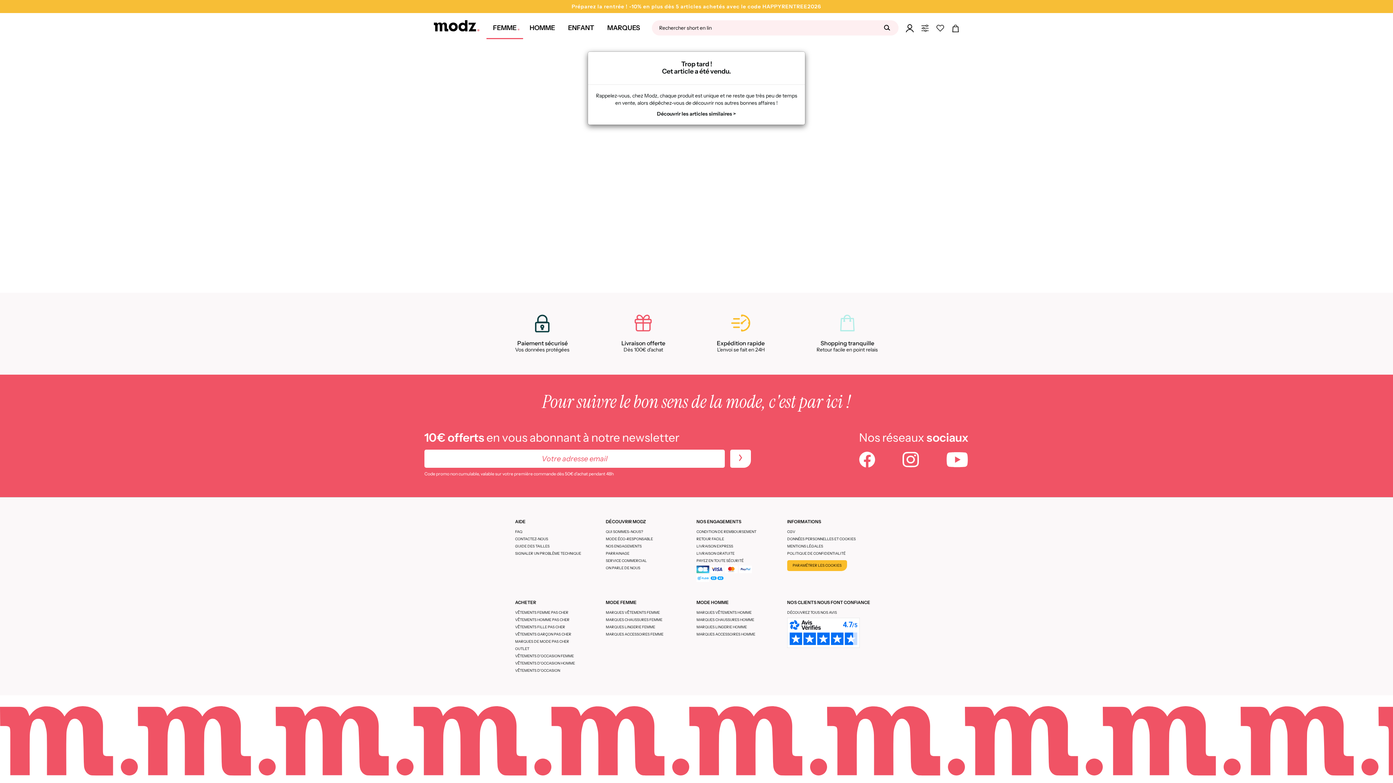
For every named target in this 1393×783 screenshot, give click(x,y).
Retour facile (710, 539)
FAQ (518, 531)
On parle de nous (623, 568)
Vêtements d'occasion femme (544, 656)
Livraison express (714, 546)
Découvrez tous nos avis (812, 612)
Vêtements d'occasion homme (545, 663)
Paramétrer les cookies (817, 565)
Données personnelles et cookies (821, 539)
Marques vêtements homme (724, 612)
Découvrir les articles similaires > (696, 114)
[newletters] (740, 459)
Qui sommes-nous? (624, 531)
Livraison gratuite (715, 553)
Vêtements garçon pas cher (543, 634)
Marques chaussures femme (634, 619)
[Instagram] (911, 460)
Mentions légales (805, 546)
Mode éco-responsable (629, 539)
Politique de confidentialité (816, 553)
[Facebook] (867, 460)
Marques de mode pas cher (542, 641)
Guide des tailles (532, 546)
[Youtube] (957, 460)
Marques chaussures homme (725, 619)
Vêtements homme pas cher (542, 619)
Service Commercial (626, 560)
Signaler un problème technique (548, 553)
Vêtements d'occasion (537, 670)
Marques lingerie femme (630, 627)
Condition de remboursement (726, 531)
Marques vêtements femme (633, 612)
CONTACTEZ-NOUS (531, 539)
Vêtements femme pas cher (541, 612)
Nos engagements (624, 546)
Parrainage (617, 553)
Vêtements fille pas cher (540, 627)
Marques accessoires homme (725, 634)
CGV (791, 531)
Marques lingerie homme (721, 627)
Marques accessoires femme (634, 634)
